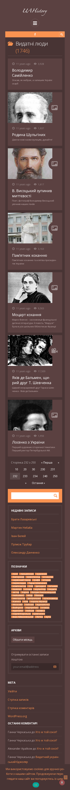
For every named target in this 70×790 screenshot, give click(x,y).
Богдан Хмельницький (44, 592)
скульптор (40, 589)
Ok (35, 785)
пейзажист (19, 595)
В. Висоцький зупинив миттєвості (32, 193)
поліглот (17, 589)
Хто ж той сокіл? (46, 732)
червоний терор (22, 580)
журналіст (18, 611)
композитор (19, 586)
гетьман (53, 586)
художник (42, 574)
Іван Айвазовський (23, 617)
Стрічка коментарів (21, 708)
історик (47, 580)
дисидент (41, 586)
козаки (28, 589)
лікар (30, 595)
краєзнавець (51, 598)
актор (16, 592)
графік (36, 580)
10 (16, 469)
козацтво (48, 577)
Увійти (12, 691)
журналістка (43, 604)
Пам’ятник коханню (29, 255)
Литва (39, 617)
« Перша (46, 462)
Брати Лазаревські (24, 519)
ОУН (31, 586)
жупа (48, 617)
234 (35, 476)
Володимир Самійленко (22, 73)
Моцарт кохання (26, 314)
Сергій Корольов (22, 614)
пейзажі (29, 604)
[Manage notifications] (62, 782)
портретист (32, 608)
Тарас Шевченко (38, 583)
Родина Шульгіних (28, 134)
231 (52, 469)
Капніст (17, 601)
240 (45, 476)
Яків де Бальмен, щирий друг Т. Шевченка (31, 380)
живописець (33, 577)
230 (42, 469)
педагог (52, 589)
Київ (26, 601)
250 (55, 476)
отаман (45, 608)
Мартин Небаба (21, 528)
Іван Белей (18, 536)
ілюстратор (19, 598)
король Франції (39, 601)
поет (15, 574)
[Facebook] (35, 34)
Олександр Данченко (25, 552)
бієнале (39, 595)
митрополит (34, 598)
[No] (65, 777)
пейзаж (30, 611)
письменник (27, 574)
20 (25, 469)
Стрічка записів (18, 700)
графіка (41, 611)
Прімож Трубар (21, 544)
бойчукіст (18, 608)
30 (33, 469)
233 (25, 476)
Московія (18, 604)
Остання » (38, 483)
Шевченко (39, 614)
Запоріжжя (18, 577)
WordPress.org (17, 716)
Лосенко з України (28, 442)
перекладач (19, 583)
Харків (25, 592)
